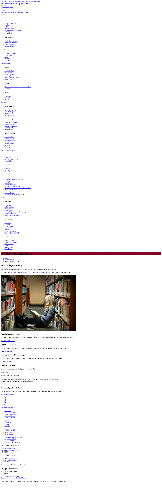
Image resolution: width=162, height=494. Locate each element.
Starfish (17, 3)
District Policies (9, 208)
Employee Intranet (9, 417)
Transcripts (7, 145)
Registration (8, 33)
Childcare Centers (9, 240)
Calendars (7, 224)
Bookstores (7, 223)
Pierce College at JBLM (11, 233)
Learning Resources (10, 140)
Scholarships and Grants (11, 77)
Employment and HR (10, 414)
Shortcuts (3, 3)
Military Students (6, 361)
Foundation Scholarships (8, 341)
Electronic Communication (12, 442)
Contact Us (7, 228)
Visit (5, 21)
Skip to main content (7, 1)
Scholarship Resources (20, 272)
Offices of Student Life (11, 159)
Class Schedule (9, 55)
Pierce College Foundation (12, 215)
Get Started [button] (4, 14)
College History (9, 207)
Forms (6, 57)
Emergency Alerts (9, 429)
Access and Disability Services (13, 179)
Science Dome (8, 247)
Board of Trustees (9, 205)
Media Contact (8, 434)
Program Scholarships (7, 394)
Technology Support (10, 189)
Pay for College (9, 28)
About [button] (2, 198)
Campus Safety (9, 226)
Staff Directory (8, 249)
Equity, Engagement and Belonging (15, 212)
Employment (8, 210)
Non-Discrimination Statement (13, 437)
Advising (7, 32)
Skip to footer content (34, 1)
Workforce (7, 88)
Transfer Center (9, 46)
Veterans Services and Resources (14, 194)
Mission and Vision (10, 213)
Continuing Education (11, 41)
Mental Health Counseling (12, 186)
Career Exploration (10, 23)
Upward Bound (9, 193)
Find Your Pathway (10, 110)
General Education (10, 124)
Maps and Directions (10, 412)
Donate (6, 421)
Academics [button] (4, 102)
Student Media (8, 161)
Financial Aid (8, 72)
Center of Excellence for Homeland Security (14, 478)
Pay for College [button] (5, 63)
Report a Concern (9, 430)
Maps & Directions (10, 231)
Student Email (24, 3)
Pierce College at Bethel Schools (10, 476)
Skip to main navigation (20, 1)
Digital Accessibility (10, 439)
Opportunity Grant (6, 351)
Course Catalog (9, 138)
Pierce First (4, 384)
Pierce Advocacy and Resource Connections (17, 87)
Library (6, 142)
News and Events (9, 416)
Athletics (7, 157)
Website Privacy (9, 440)
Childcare (7, 168)
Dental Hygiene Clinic (11, 242)
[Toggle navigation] (2, 9)
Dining (6, 229)
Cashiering (7, 96)
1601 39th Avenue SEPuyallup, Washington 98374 (9, 459)
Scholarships (4, 372)
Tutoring (7, 147)
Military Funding (9, 74)
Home (6, 258)
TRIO (6, 191)
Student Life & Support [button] (8, 150)
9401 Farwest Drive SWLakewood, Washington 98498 (10, 449)
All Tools (7, 60)
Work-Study (8, 79)
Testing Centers (9, 143)
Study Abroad (8, 129)
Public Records (9, 432)
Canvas (8, 3)
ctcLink (13, 3)
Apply (6, 26)
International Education (11, 42)
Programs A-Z (8, 113)
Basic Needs (8, 183)
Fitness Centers (9, 170)
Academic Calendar (10, 53)
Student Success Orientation (12, 30)
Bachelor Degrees (9, 112)
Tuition (6, 99)
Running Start (8, 44)
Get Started (7, 25)
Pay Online (7, 98)
